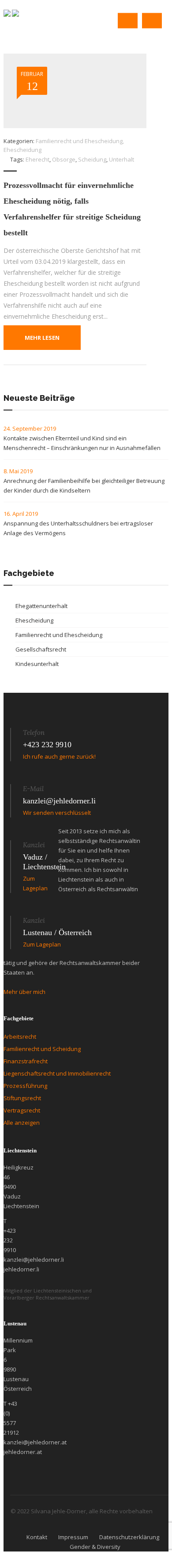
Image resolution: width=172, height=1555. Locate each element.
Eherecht (37, 159)
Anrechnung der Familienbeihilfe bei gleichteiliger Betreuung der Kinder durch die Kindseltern (84, 485)
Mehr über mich (24, 992)
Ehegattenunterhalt (41, 606)
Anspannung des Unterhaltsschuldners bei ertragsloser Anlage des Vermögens (78, 528)
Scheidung (92, 159)
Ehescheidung (22, 150)
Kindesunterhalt (37, 664)
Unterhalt (121, 159)
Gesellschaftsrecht (40, 649)
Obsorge (63, 159)
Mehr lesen (42, 338)
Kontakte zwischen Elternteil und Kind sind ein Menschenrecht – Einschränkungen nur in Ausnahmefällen (83, 443)
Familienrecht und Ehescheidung (79, 141)
